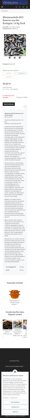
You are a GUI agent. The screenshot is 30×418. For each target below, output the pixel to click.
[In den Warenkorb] (4, 33)
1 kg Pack (10, 73)
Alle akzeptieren (15, 402)
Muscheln (12, 64)
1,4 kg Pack (22, 73)
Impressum (6, 397)
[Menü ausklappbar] (2, 7)
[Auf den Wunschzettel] (25, 36)
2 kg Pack (10, 77)
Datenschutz (13, 397)
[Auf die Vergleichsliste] (22, 36)
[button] (16, 7)
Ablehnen (15, 411)
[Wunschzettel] (23, 7)
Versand (15, 89)
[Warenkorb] (27, 7)
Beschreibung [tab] (8, 104)
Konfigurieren (15, 407)
